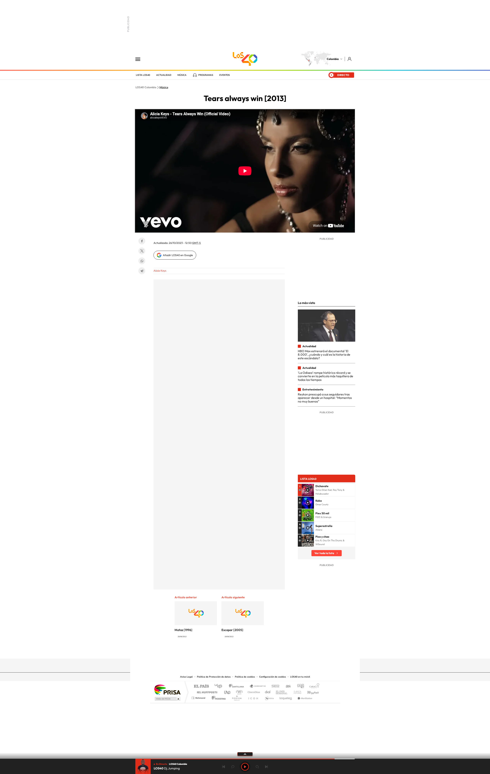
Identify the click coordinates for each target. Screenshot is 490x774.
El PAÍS (201, 686)
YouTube (245, 651)
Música (181, 75)
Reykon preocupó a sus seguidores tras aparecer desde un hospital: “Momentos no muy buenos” (325, 397)
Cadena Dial (268, 691)
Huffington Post (206, 691)
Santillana (237, 686)
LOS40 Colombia (245, 59)
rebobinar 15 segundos (232, 766)
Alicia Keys (160, 271)
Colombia (333, 59)
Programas (205, 75)
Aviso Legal (186, 676)
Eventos (224, 75)
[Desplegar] (245, 754)
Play (245, 766)
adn (299, 686)
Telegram (141, 270)
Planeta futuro (296, 691)
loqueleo (286, 697)
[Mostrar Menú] (140, 59)
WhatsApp (141, 260)
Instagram (237, 651)
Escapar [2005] (232, 630)
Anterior (223, 766)
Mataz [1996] (183, 630)
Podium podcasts (236, 697)
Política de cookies (245, 676)
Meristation (304, 697)
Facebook (141, 241)
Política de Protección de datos (214, 676)
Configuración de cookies (272, 676)
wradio (238, 691)
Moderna (218, 697)
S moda (269, 697)
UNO (228, 691)
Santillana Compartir (257, 686)
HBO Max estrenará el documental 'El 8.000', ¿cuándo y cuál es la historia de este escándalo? (324, 354)
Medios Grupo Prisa (167, 698)
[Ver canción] (308, 490)
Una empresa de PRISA (167, 689)
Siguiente (266, 766)
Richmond (199, 697)
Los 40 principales (219, 686)
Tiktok (230, 651)
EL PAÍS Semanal (282, 691)
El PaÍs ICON (253, 697)
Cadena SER (274, 686)
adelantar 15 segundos (257, 766)
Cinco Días (253, 691)
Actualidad (163, 75)
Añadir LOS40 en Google (178, 255)
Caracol (313, 686)
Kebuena (310, 691)
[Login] (349, 59)
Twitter (141, 250)
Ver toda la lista (324, 553)
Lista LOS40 (143, 75)
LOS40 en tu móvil (300, 676)
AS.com (286, 686)
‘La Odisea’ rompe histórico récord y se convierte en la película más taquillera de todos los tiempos (325, 376)
